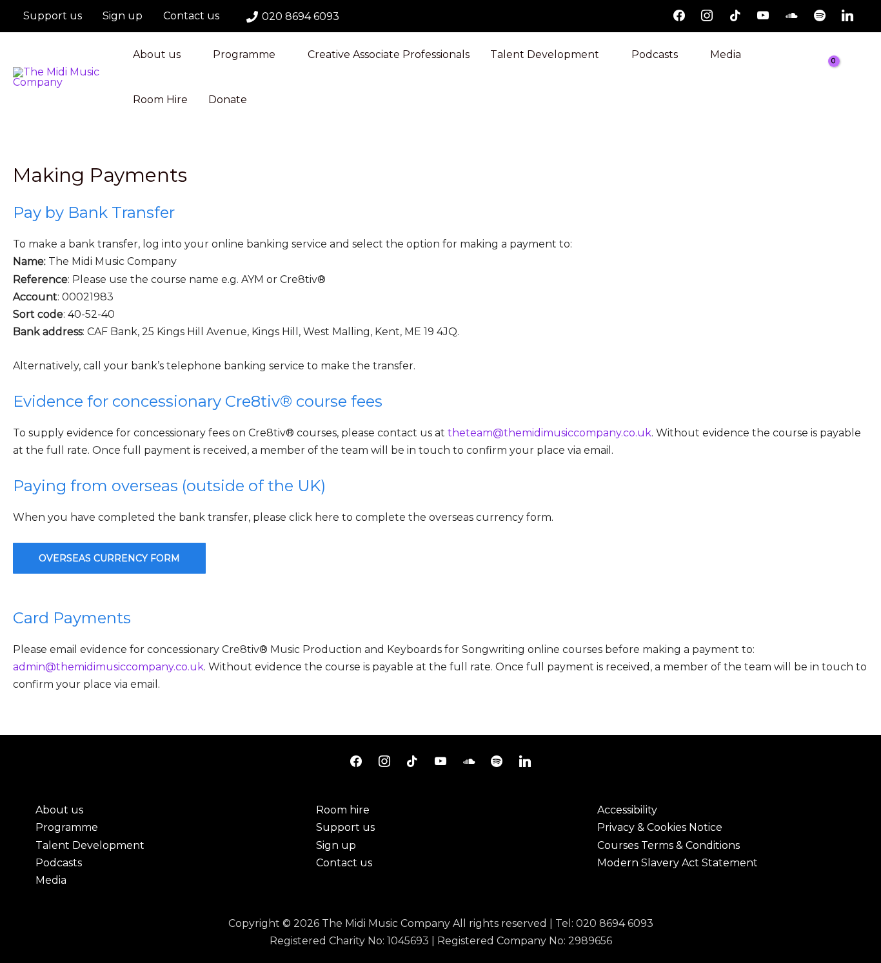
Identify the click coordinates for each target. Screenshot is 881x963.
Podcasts (654, 54)
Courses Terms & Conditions (668, 845)
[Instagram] (707, 16)
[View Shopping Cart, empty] (836, 77)
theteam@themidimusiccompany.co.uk (549, 433)
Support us (52, 16)
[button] (863, 77)
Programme (244, 54)
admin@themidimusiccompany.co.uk (108, 667)
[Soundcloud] (791, 16)
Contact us (191, 16)
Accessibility (627, 810)
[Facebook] (679, 16)
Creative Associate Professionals (389, 54)
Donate (227, 99)
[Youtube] (763, 16)
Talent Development (544, 54)
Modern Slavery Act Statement (677, 863)
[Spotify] (820, 16)
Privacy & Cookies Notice (659, 827)
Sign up (123, 16)
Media (725, 54)
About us (157, 54)
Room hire (343, 810)
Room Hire (160, 99)
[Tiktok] (735, 16)
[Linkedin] (847, 16)
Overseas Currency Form (109, 558)
